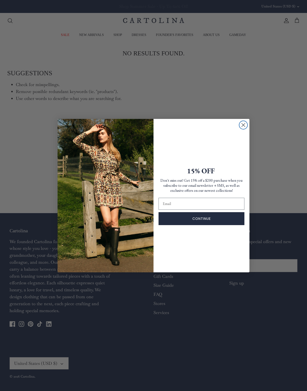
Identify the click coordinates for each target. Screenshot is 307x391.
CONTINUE (201, 218)
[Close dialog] (243, 125)
